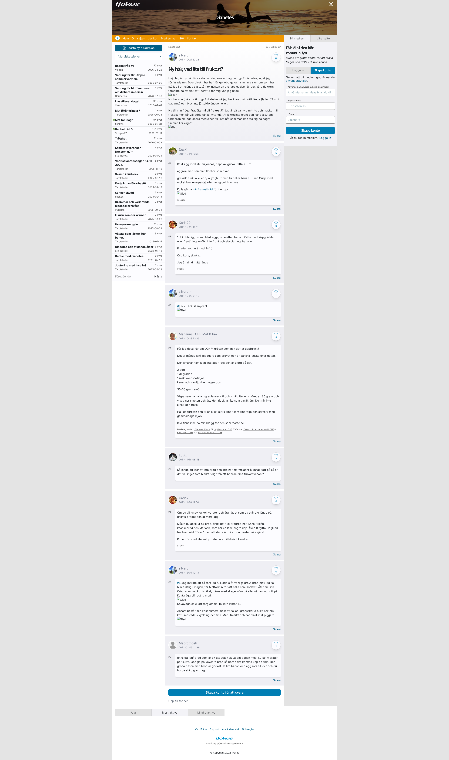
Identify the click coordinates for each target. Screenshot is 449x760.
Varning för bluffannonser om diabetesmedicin (133, 90)
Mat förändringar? (127, 110)
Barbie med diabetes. (129, 256)
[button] (276, 57)
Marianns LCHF (224, 429)
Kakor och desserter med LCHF (258, 429)
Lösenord (292, 114)
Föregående (123, 276)
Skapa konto (310, 130)
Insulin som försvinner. (130, 215)
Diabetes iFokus (202, 429)
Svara (277, 135)
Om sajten (138, 38)
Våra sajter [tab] (324, 38)
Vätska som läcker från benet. (130, 235)
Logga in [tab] (298, 70)
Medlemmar (169, 38)
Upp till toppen (178, 701)
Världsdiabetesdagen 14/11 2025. (133, 163)
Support (214, 729)
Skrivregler (248, 729)
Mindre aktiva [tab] (206, 712)
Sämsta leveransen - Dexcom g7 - (129, 149)
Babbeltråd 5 (124, 129)
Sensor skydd (124, 192)
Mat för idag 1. (124, 120)
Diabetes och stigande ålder (134, 247)
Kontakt (192, 38)
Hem (126, 38)
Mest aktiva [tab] (169, 712)
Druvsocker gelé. (127, 224)
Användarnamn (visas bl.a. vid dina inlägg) (308, 87)
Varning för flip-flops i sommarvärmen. (130, 77)
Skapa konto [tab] (322, 70)
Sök (182, 38)
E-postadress (294, 101)
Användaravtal (230, 729)
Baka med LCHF (185, 432)
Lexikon (153, 38)
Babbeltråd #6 (125, 65)
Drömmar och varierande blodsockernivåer (132, 204)
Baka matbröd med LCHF (210, 432)
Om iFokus (201, 729)
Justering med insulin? (130, 265)
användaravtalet (296, 80)
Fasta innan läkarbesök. (131, 183)
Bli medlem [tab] (297, 38)
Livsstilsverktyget (127, 101)
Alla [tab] (133, 712)
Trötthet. (121, 138)
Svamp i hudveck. (127, 174)
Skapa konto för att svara (224, 692)
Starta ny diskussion (141, 48)
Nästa (158, 276)
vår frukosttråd (203, 189)
